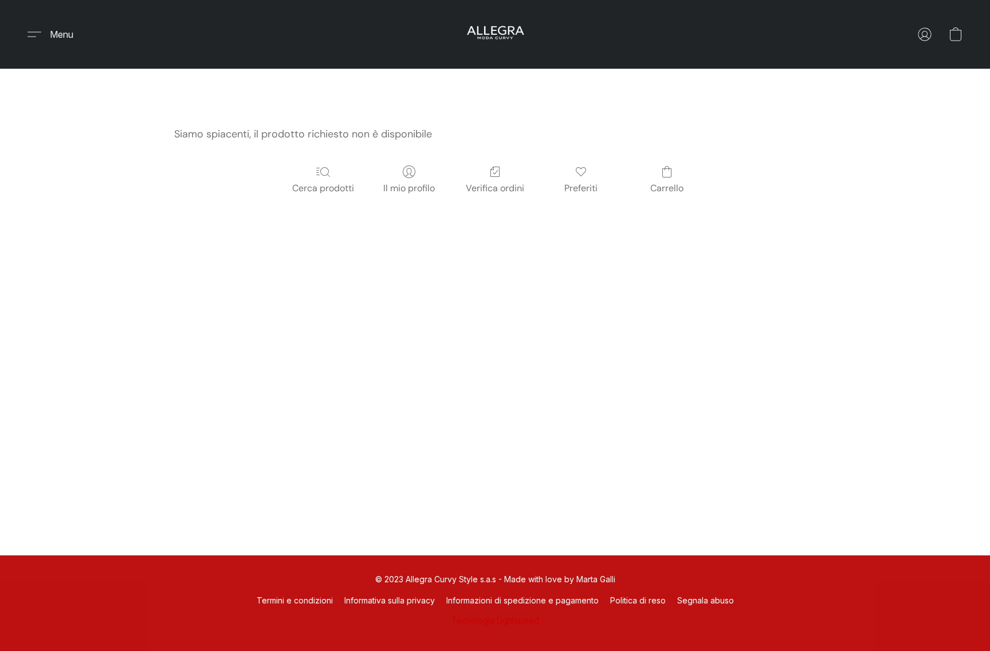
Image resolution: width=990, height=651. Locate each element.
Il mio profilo (409, 188)
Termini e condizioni (295, 600)
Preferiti (581, 188)
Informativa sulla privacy (389, 600)
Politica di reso (638, 600)
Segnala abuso (705, 600)
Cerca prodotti (323, 188)
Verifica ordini (495, 188)
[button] (495, 34)
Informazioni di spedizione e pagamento (522, 600)
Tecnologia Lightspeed (495, 620)
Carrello (666, 188)
